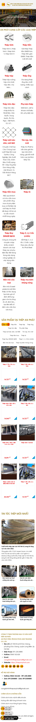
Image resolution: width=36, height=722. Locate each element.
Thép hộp (9, 75)
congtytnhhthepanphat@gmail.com (18, 659)
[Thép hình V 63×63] (27, 430)
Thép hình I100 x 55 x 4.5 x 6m (9, 404)
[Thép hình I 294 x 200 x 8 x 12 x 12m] (9, 430)
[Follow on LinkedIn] (14, 666)
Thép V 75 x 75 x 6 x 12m (9, 365)
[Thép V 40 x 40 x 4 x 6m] (27, 474)
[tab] (6, 324)
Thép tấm (27, 44)
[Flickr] (21, 666)
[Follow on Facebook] (2, 666)
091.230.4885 (26, 676)
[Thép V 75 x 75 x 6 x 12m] (9, 352)
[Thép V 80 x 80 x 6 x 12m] (27, 352)
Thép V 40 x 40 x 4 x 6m (27, 482)
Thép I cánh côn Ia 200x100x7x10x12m (9, 482)
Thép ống (27, 75)
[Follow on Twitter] (6, 666)
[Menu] (3, 4)
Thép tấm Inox (9, 191)
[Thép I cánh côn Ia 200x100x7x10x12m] (9, 469)
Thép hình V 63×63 (27, 442)
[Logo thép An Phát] (19, 5)
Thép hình (9, 44)
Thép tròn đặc (9, 104)
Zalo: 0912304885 (10, 678)
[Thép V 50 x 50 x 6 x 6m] (27, 395)
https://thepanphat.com (20, 662)
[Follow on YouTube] (17, 666)
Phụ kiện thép (27, 104)
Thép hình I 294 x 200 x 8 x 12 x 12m (9, 443)
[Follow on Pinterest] (10, 666)
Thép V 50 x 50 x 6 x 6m (27, 404)
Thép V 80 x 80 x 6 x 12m (27, 365)
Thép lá (27, 191)
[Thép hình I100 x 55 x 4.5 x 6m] (9, 393)
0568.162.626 (15, 676)
